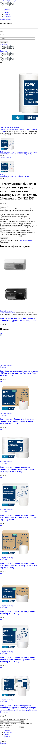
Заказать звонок (5, 19)
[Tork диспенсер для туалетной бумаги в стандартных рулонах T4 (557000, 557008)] (15, 279)
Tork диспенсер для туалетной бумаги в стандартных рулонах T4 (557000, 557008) (18, 319)
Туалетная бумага (26, 240)
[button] (3, 367)
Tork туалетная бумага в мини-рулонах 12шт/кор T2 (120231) (17, 612)
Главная (3, 129)
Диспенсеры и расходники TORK (18, 129)
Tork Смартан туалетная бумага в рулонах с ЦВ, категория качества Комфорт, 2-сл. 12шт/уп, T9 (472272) (19, 373)
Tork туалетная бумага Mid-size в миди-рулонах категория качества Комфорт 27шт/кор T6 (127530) (17, 421)
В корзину (4, 238)
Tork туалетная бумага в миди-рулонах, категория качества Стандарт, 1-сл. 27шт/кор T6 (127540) (18, 565)
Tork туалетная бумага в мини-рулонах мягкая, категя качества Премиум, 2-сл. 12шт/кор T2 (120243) (18, 153)
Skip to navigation (6, 1)
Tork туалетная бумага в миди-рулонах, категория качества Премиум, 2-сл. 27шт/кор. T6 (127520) (17, 175)
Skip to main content (18, 1)
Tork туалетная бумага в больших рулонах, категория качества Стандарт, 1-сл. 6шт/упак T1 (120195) (18, 469)
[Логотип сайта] (7, 6)
